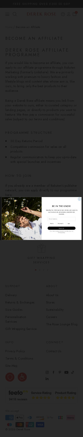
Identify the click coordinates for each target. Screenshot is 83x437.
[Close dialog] (79, 199)
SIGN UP (61, 228)
